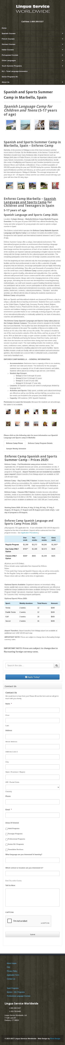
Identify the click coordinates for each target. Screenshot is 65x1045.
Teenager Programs (15, 833)
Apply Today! (33, 677)
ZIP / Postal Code (12, 782)
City (7, 762)
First (7, 715)
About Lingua (11, 963)
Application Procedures (29, 533)
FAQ (8, 967)
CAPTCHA (9, 912)
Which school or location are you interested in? (24, 868)
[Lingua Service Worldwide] (32, 9)
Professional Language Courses (18, 996)
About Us (5, 82)
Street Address (11, 741)
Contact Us (11, 979)
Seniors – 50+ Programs (16, 992)
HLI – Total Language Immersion (15, 71)
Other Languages (9, 60)
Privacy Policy (12, 971)
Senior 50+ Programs (16, 844)
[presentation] (28, 921)
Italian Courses (8, 49)
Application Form (13, 975)
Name (8, 704)
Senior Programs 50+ (10, 77)
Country (9, 791)
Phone (8, 796)
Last (7, 725)
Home (4, 28)
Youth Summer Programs (12, 66)
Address (8, 730)
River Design (55, 1038)
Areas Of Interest (12, 823)
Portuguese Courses (10, 55)
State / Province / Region (15, 772)
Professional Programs (16, 839)
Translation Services (15, 849)
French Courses (8, 39)
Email (30, 17)
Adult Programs (14, 828)
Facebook (34, 17)
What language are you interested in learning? (23, 854)
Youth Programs (13, 988)
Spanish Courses (8, 33)
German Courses (8, 44)
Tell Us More (10, 885)
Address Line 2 (11, 752)
